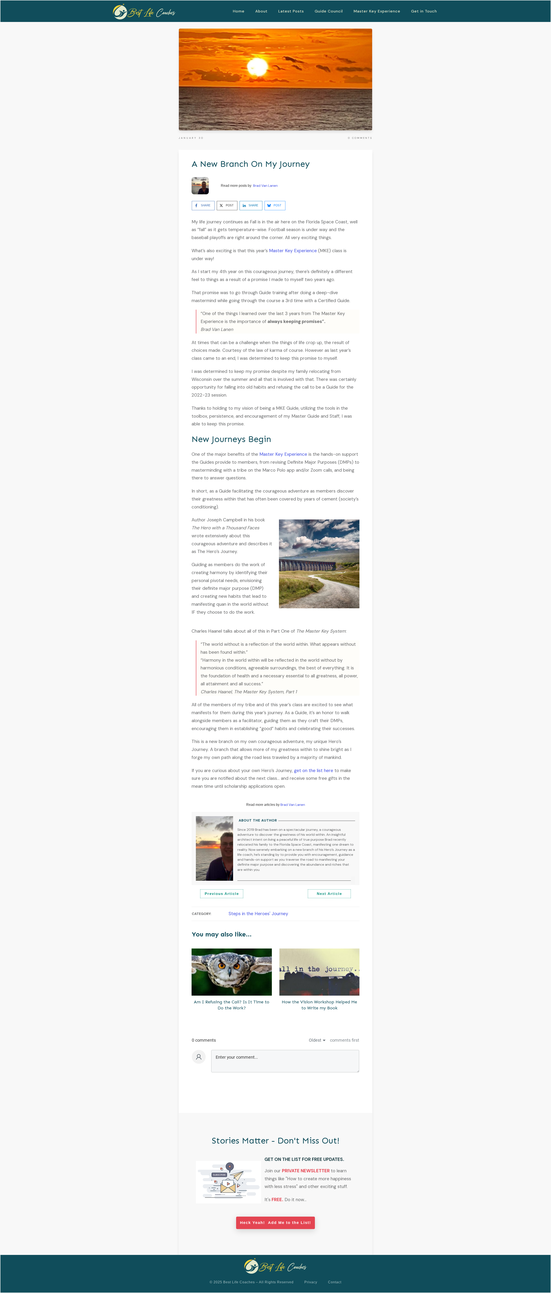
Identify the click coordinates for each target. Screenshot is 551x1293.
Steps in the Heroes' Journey (258, 914)
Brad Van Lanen (265, 185)
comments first (344, 1040)
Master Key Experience (293, 251)
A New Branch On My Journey (251, 164)
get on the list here (313, 771)
